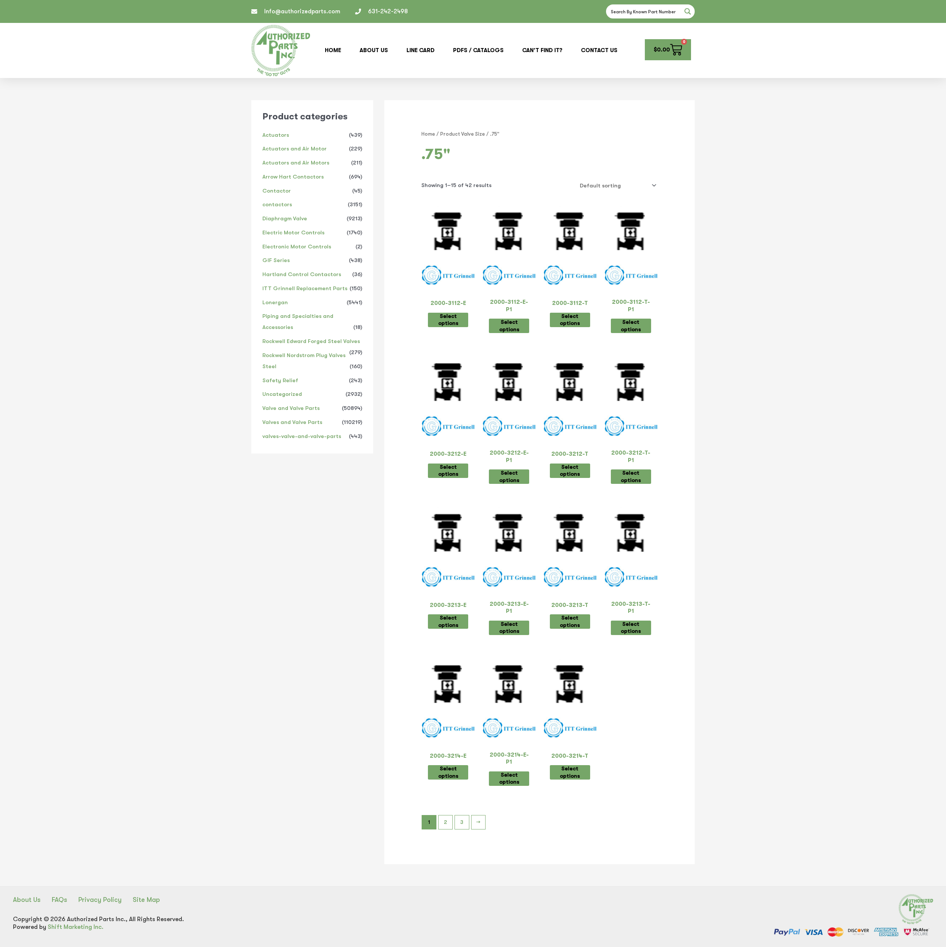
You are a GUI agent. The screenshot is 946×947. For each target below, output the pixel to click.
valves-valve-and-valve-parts (301, 436)
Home (333, 50)
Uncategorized (282, 394)
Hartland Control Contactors (301, 274)
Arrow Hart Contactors (293, 176)
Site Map (146, 899)
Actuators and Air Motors (295, 162)
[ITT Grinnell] (448, 278)
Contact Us (599, 50)
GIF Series (276, 260)
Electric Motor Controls (293, 232)
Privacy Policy (100, 899)
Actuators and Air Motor (294, 148)
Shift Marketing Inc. (75, 926)
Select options (448, 320)
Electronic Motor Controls (296, 246)
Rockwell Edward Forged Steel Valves (311, 341)
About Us (374, 50)
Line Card (420, 50)
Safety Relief (280, 380)
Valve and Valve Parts (291, 408)
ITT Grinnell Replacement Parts (304, 288)
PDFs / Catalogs (478, 50)
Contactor (276, 190)
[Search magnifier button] (687, 11)
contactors (277, 204)
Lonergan (275, 302)
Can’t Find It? (542, 50)
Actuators (275, 135)
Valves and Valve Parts (292, 422)
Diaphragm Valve (284, 218)
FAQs (59, 899)
